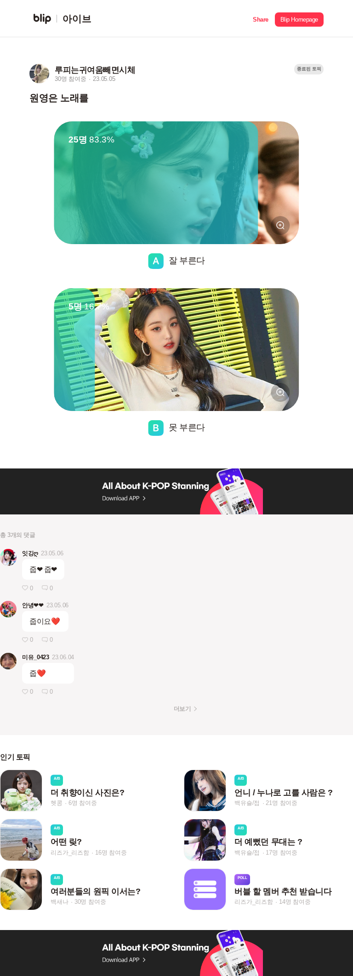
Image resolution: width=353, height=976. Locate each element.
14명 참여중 (295, 901)
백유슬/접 (247, 802)
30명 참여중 (90, 901)
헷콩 (57, 802)
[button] (260, 18)
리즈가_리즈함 (70, 852)
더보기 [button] (182, 708)
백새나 (59, 901)
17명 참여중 (281, 852)
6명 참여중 (82, 802)
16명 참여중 (111, 852)
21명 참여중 (281, 802)
